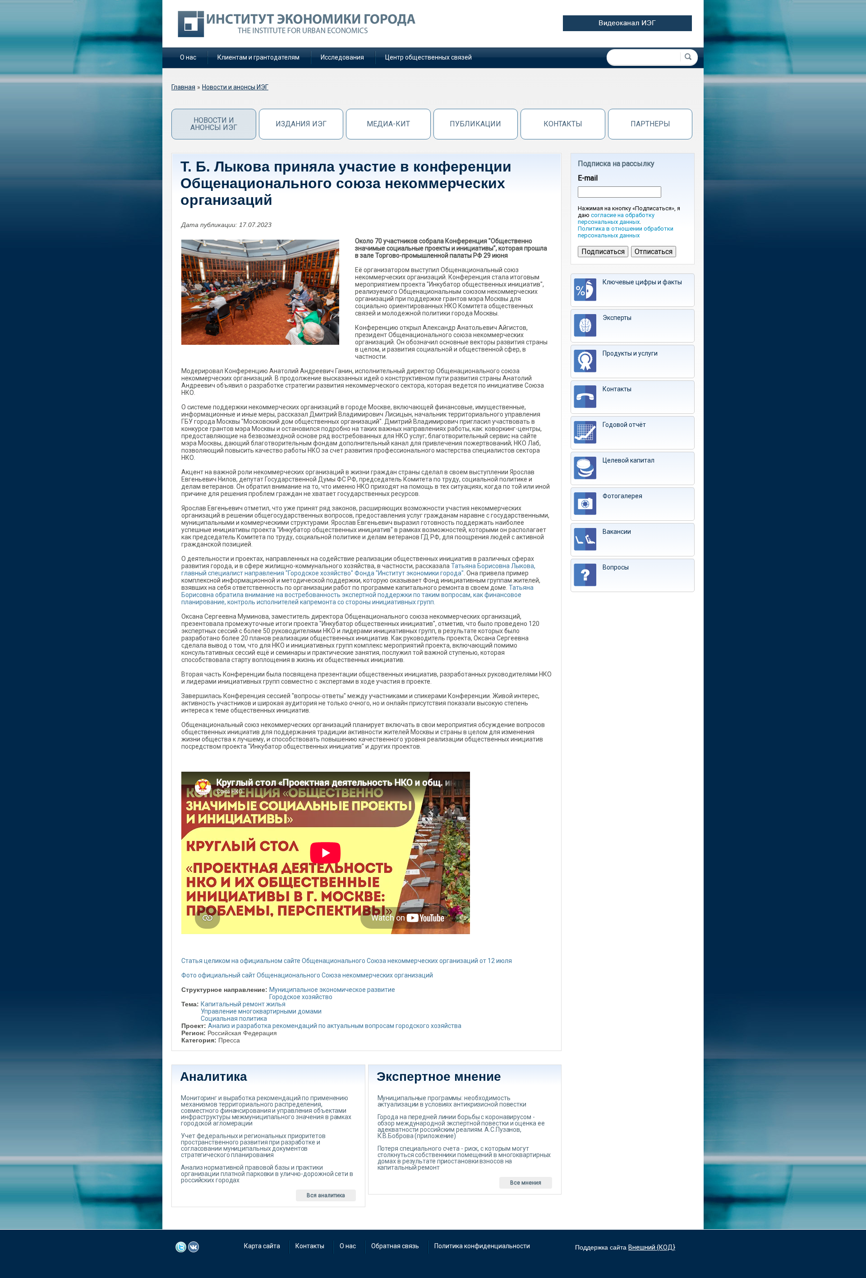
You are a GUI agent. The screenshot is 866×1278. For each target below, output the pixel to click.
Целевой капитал (628, 460)
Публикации (475, 124)
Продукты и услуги (630, 353)
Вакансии (617, 531)
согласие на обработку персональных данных (616, 218)
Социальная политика (234, 1018)
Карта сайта (262, 1246)
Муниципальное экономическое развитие (332, 989)
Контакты (563, 124)
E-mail (588, 178)
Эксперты (617, 317)
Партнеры (650, 124)
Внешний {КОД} (651, 1247)
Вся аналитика (326, 1195)
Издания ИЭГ (301, 124)
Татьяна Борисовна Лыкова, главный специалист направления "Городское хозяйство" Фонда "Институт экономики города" (358, 569)
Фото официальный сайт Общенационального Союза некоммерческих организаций (307, 975)
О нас (188, 57)
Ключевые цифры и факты (642, 282)
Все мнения (525, 1183)
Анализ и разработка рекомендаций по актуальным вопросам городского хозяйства (334, 1025)
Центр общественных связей (428, 57)
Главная (183, 87)
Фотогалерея (622, 496)
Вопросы (616, 567)
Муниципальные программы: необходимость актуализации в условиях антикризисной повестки (452, 1101)
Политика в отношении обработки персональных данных (625, 232)
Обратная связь (395, 1246)
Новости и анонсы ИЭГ (235, 87)
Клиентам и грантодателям (258, 57)
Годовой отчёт (624, 424)
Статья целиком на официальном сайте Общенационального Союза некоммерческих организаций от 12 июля (346, 960)
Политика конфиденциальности (482, 1246)
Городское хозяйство (300, 996)
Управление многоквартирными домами (261, 1011)
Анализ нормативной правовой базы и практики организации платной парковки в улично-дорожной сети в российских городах (267, 1174)
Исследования (342, 57)
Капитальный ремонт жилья (243, 1004)
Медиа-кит (388, 124)
